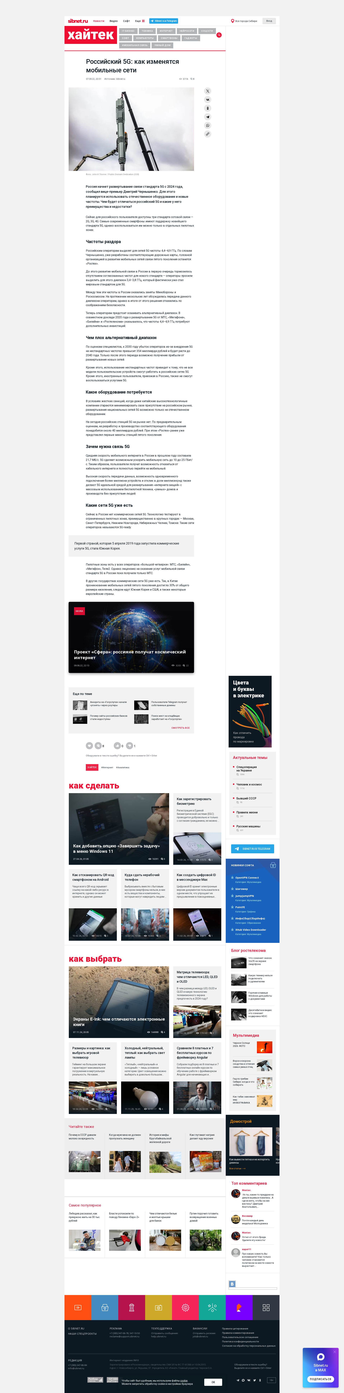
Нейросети (187, 31)
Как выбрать (95, 959)
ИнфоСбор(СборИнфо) (250, 918)
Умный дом (162, 45)
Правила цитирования (235, 1328)
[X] (207, 91)
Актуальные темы (250, 757)
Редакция (75, 1360)
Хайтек (91, 34)
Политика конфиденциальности (240, 1341)
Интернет (166, 31)
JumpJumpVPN (244, 896)
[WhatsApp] (207, 125)
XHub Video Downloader (250, 929)
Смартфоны (169, 38)
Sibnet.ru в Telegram (166, 21)
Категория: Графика (245, 911)
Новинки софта (242, 865)
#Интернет (107, 767)
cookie (184, 1380)
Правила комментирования (238, 1332)
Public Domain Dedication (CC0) (123, 174)
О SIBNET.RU (76, 1328)
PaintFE (240, 907)
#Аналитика (122, 767)
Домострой (241, 1121)
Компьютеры (145, 38)
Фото (88, 174)
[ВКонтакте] (207, 99)
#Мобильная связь (134, 45)
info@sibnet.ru (76, 1368)
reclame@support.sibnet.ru (124, 1336)
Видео (114, 21)
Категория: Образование (248, 923)
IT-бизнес (128, 31)
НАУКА (79, 611)
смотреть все (180, 728)
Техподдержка (161, 1328)
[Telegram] (207, 116)
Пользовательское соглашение (240, 1337)
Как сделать (94, 786)
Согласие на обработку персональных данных (249, 1345)
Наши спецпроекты (82, 1333)
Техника (147, 31)
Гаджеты (191, 38)
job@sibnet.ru (200, 1336)
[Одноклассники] (207, 108)
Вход (269, 20)
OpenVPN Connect (247, 877)
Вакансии (200, 1328)
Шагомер (241, 889)
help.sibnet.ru (158, 1336)
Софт (126, 21)
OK (213, 1382)
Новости (98, 21)
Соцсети (207, 31)
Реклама (116, 1328)
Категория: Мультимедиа (248, 882)
